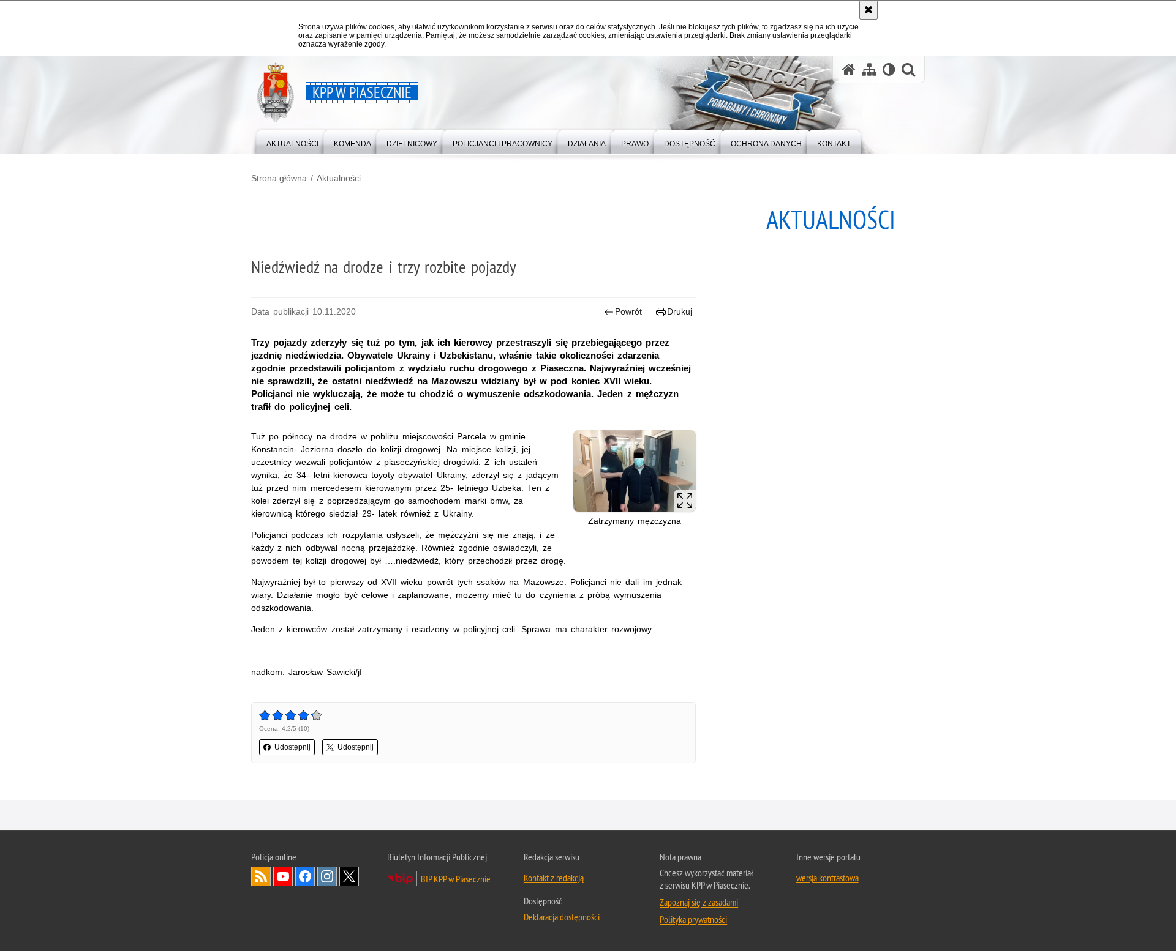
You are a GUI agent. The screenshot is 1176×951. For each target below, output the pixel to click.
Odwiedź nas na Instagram (327, 876)
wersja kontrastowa (827, 877)
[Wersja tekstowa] (889, 69)
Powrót (628, 311)
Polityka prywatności (693, 919)
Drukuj (679, 311)
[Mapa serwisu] (869, 69)
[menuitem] (292, 141)
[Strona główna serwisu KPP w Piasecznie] (849, 69)
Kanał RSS (261, 876)
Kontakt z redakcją (554, 877)
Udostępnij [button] (292, 747)
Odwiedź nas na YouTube (283, 876)
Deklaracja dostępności (562, 917)
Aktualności (339, 178)
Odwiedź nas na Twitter (349, 876)
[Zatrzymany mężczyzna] (634, 471)
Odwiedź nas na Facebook (305, 876)
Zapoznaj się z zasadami (699, 902)
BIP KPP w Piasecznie (456, 879)
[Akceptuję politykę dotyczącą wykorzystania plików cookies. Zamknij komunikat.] (868, 10)
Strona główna (279, 178)
